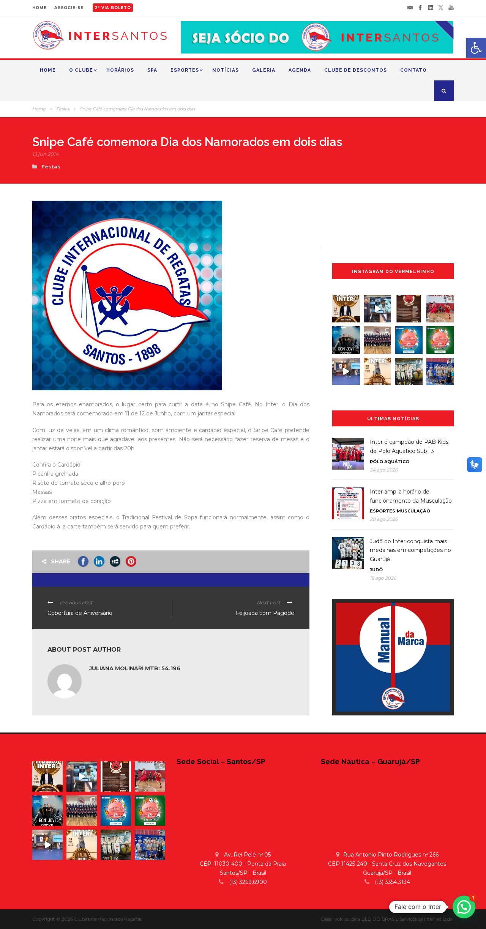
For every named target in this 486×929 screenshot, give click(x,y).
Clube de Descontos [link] (355, 70)
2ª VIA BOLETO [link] (113, 7)
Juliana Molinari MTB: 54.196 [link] (134, 668)
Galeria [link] (263, 70)
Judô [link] (376, 569)
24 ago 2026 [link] (384, 470)
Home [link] (48, 70)
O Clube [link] (81, 70)
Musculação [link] (413, 511)
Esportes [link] (184, 70)
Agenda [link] (300, 70)
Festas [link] (62, 109)
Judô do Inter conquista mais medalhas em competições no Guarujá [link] (410, 550)
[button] (464, 907)
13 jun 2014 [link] (45, 154)
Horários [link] (120, 70)
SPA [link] (152, 70)
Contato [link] (413, 70)
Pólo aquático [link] (389, 461)
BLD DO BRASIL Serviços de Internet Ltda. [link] (407, 919)
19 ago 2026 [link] (383, 578)
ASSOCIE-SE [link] (69, 7)
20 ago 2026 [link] (384, 519)
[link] (476, 48)
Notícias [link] (225, 70)
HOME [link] (39, 7)
